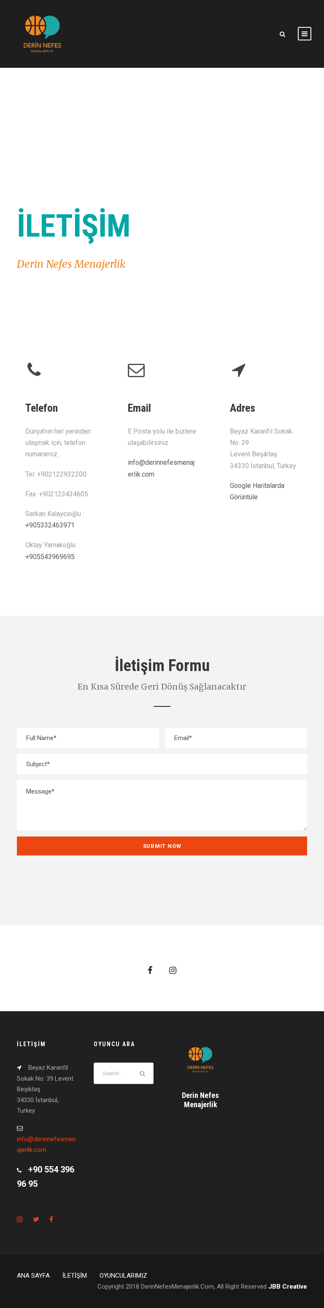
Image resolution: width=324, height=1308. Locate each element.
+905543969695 (50, 557)
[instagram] (172, 970)
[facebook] (150, 970)
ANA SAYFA (33, 1275)
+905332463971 (50, 525)
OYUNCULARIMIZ (123, 1275)
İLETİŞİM (74, 1275)
